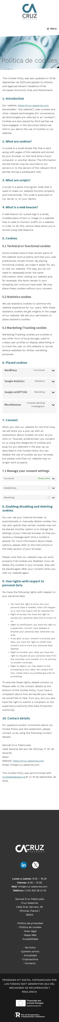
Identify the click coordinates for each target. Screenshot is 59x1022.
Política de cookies (30, 927)
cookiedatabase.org (13, 776)
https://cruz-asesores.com (33, 105)
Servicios (30, 947)
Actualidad (30, 955)
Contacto (30, 963)
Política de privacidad (30, 923)
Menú (53, 28)
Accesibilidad (30, 939)
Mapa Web (30, 935)
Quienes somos (30, 951)
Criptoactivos (30, 959)
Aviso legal (30, 931)
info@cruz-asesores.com (32, 886)
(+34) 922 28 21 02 (35, 890)
